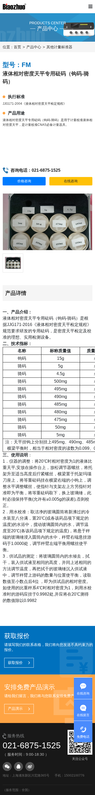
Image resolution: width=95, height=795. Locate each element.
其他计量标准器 (59, 47)
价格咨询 (24, 181)
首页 (17, 47)
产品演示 (15, 708)
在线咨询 (71, 181)
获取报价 (15, 662)
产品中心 (33, 47)
